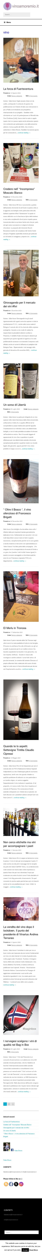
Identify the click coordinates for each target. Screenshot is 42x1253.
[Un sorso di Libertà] (21, 398)
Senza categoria (16, 96)
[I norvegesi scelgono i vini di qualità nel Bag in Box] (21, 1034)
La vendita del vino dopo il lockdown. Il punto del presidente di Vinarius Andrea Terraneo (20, 932)
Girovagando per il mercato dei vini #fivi (19, 304)
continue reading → (24, 133)
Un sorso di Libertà (14, 405)
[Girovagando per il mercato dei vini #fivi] (21, 296)
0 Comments (33, 200)
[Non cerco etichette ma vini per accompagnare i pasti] (21, 835)
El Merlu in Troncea (14, 628)
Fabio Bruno (17, 1150)
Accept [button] (25, 1250)
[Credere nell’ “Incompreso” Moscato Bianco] (21, 182)
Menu (8, 22)
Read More (33, 1250)
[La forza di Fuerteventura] (21, 82)
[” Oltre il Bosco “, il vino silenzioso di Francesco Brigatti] (21, 503)
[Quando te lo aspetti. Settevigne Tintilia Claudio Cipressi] (21, 739)
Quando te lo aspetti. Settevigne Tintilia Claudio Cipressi (18, 749)
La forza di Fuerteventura (18, 89)
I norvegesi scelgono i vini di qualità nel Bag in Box (20, 1043)
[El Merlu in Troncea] (21, 621)
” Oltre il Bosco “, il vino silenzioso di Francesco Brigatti (17, 513)
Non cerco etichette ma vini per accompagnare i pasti (19, 844)
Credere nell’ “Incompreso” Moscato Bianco (19, 190)
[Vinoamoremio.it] (21, 6)
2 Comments (33, 96)
